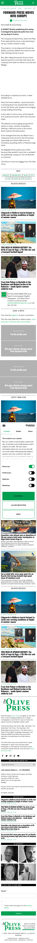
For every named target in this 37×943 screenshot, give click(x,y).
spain (28, 178)
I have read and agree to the (18, 906)
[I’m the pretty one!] (18, 333)
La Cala (8, 178)
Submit (18, 913)
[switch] (32, 472)
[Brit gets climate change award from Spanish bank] (18, 348)
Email (4, 891)
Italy (32, 175)
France (26, 175)
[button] (34, 764)
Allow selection (18, 505)
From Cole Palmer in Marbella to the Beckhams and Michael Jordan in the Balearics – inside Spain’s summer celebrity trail (16, 285)
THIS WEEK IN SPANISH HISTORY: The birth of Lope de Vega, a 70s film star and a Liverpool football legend (18, 249)
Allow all (18, 496)
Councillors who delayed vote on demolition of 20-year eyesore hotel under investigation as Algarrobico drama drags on (18, 537)
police (22, 178)
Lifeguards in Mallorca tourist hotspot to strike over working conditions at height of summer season (18, 214)
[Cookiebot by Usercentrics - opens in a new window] (26, 425)
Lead (20, 8)
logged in (14, 315)
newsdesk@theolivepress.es (18, 303)
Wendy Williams (21, 20)
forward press (16, 175)
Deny (18, 514)
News (22, 162)
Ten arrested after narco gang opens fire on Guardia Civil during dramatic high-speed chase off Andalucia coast (17, 576)
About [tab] (30, 431)
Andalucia (6, 175)
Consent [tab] (7, 431)
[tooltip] (2, 755)
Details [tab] (18, 431)
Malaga (16, 178)
